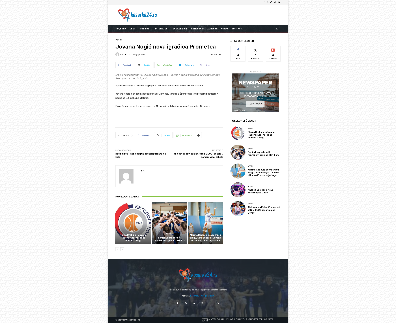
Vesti (118, 40)
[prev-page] (117, 249)
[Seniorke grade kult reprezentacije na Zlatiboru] (169, 223)
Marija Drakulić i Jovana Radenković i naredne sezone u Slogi (133, 238)
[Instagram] (267, 2)
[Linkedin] (194, 303)
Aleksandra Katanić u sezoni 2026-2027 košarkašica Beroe (264, 210)
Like (238, 48)
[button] (277, 29)
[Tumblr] (210, 303)
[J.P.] (117, 54)
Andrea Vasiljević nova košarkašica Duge (260, 191)
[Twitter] (218, 303)
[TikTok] (275, 2)
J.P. (125, 54)
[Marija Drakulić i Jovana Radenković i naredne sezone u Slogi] (133, 223)
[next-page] (122, 249)
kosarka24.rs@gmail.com (202, 296)
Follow (255, 48)
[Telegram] (271, 2)
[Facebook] (264, 2)
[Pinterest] (202, 303)
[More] (198, 135)
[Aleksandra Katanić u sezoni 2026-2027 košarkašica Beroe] (237, 208)
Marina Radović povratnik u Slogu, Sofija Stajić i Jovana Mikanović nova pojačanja (205, 238)
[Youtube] (279, 2)
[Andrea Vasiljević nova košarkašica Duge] (237, 189)
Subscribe (273, 48)
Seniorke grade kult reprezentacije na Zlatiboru (169, 239)
